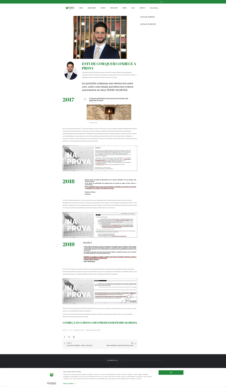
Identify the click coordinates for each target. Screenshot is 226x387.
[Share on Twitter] (69, 337)
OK (171, 372)
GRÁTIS (124, 8)
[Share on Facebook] (64, 337)
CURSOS (103, 8)
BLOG (133, 8)
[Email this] (74, 337)
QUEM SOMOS (92, 8)
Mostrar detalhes (68, 383)
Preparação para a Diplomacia (93, 330)
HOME (81, 8)
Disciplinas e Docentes (78, 330)
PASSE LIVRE (114, 8)
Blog (70, 330)
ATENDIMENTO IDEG (112, 360)
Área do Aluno (154, 8)
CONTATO (142, 8)
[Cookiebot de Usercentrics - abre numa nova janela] (51, 383)
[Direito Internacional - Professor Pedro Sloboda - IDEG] (70, 8)
